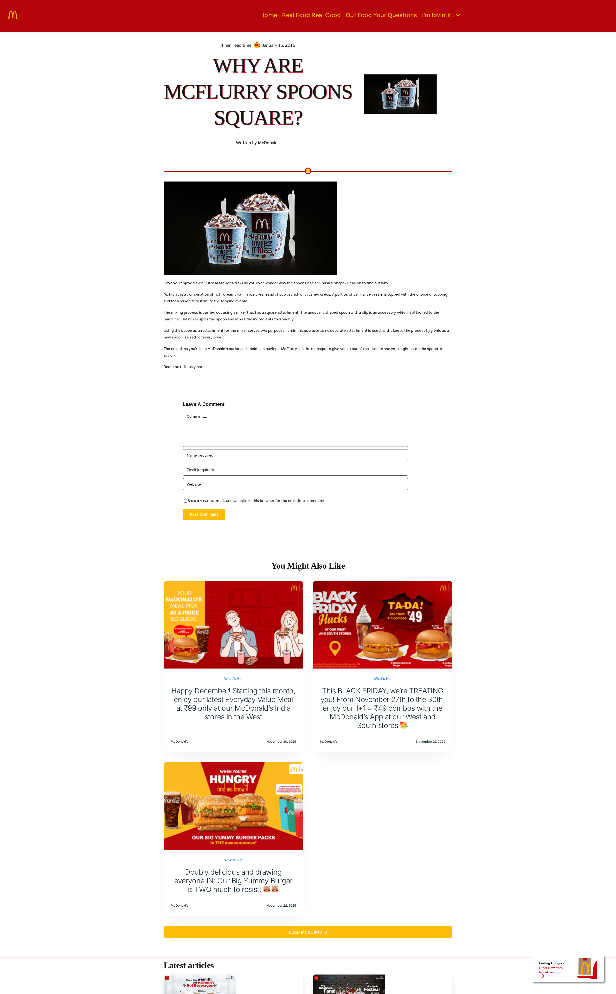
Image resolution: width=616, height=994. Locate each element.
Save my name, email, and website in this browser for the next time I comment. (257, 500)
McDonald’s (217, 348)
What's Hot (233, 678)
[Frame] (13, 12)
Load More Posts (308, 932)
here (201, 366)
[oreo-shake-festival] (349, 976)
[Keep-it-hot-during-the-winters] (200, 976)
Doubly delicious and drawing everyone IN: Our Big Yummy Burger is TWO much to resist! (233, 881)
